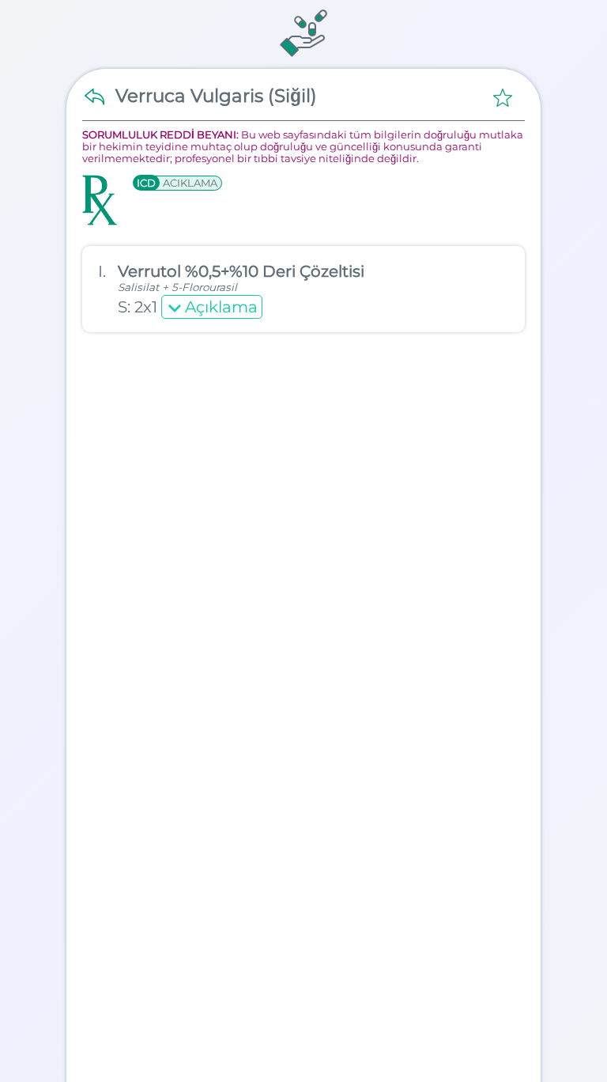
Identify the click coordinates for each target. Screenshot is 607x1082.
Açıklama (221, 306)
